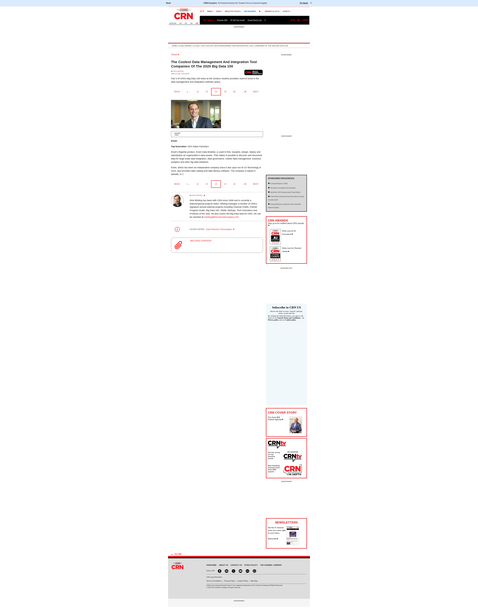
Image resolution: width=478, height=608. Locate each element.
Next (256, 92)
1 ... (188, 92)
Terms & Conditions (214, 581)
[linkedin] (226, 571)
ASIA (171, 23)
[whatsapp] (254, 571)
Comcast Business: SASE (279, 183)
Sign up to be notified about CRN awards (286, 223)
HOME (174, 46)
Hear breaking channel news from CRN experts (274, 469)
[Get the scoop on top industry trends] (293, 456)
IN (175, 23)
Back (177, 92)
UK (191, 23)
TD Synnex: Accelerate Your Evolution (283, 188)
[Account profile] (298, 20)
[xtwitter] (233, 571)
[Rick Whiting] (177, 206)
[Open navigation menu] (202, 11)
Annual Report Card (255, 20)
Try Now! (304, 3)
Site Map (254, 581)
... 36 (244, 92)
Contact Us (236, 565)
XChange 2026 (222, 20)
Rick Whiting (178, 71)
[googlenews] (247, 571)
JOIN (293, 20)
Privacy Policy (229, 581)
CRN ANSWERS (250, 11)
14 (216, 92)
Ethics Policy (251, 565)
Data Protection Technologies (219, 229)
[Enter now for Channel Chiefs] (276, 260)
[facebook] (219, 571)
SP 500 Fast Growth (237, 20)
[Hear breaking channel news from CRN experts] (293, 470)
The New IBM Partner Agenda (275, 418)
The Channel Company (271, 565)
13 (207, 92)
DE (186, 23)
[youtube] (240, 571)
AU (180, 23)
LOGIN (305, 20)
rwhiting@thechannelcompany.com (221, 217)
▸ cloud (195, 46)
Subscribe (272, 539)
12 (198, 92)
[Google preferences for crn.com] (253, 72)
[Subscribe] (292, 544)
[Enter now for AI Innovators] (276, 244)
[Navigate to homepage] (183, 19)
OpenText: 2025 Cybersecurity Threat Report (285, 192)
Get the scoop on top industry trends (274, 455)
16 (234, 92)
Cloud (174, 54)
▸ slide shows (184, 46)
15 (225, 92)
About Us (223, 565)
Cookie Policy (243, 581)
